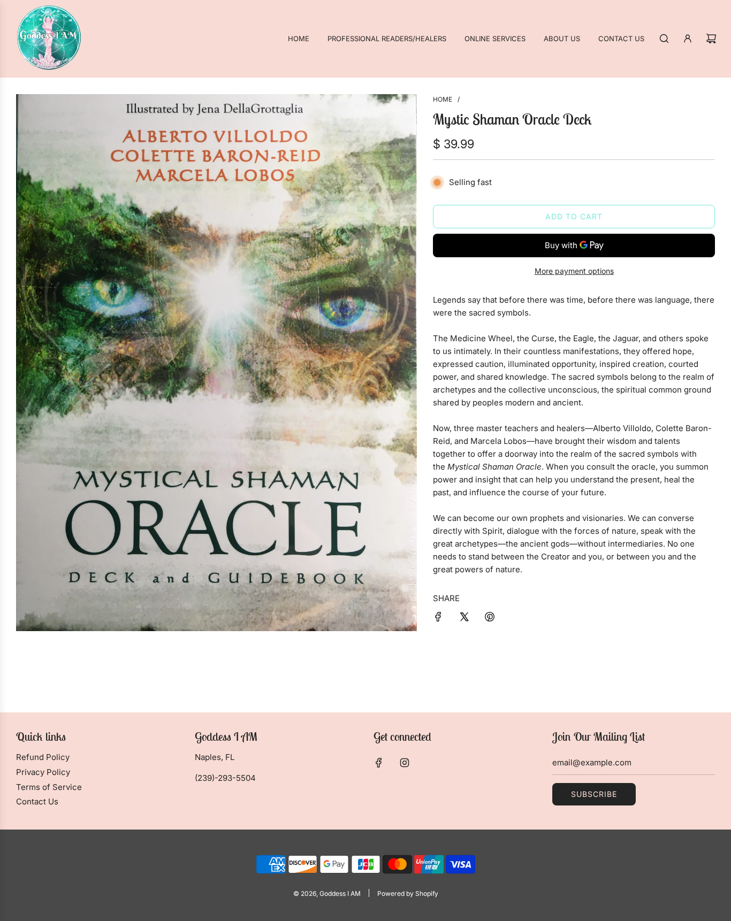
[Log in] (687, 38)
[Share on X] (464, 618)
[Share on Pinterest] (489, 618)
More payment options (574, 270)
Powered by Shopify (407, 893)
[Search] (664, 38)
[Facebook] (379, 762)
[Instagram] (404, 762)
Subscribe (594, 794)
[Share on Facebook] (438, 618)
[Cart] (711, 38)
